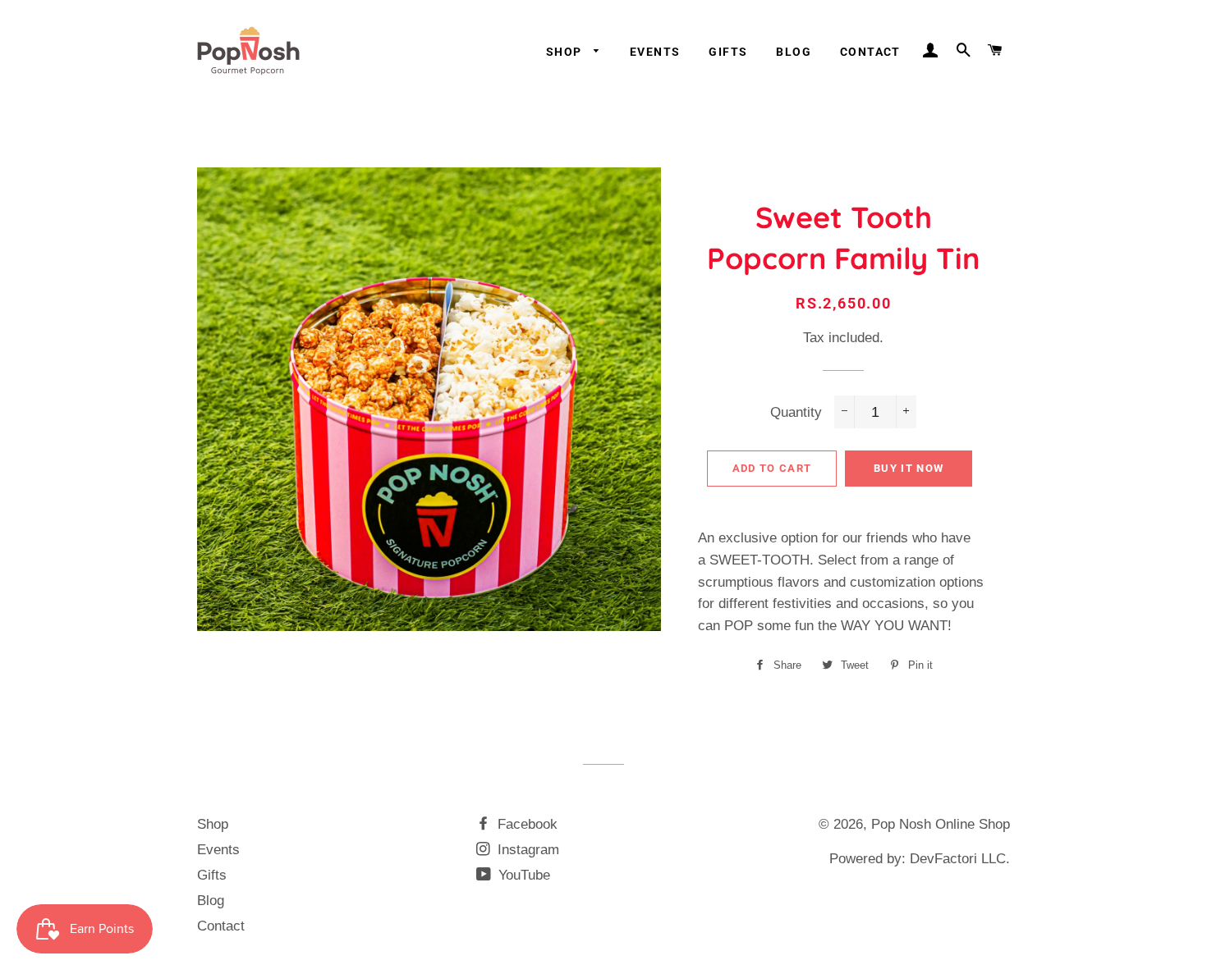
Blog (793, 51)
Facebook (525, 824)
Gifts (728, 51)
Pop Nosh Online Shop (940, 824)
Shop (565, 51)
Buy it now (908, 468)
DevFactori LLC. (960, 859)
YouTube (522, 875)
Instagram (526, 849)
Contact (870, 51)
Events (655, 51)
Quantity (796, 412)
